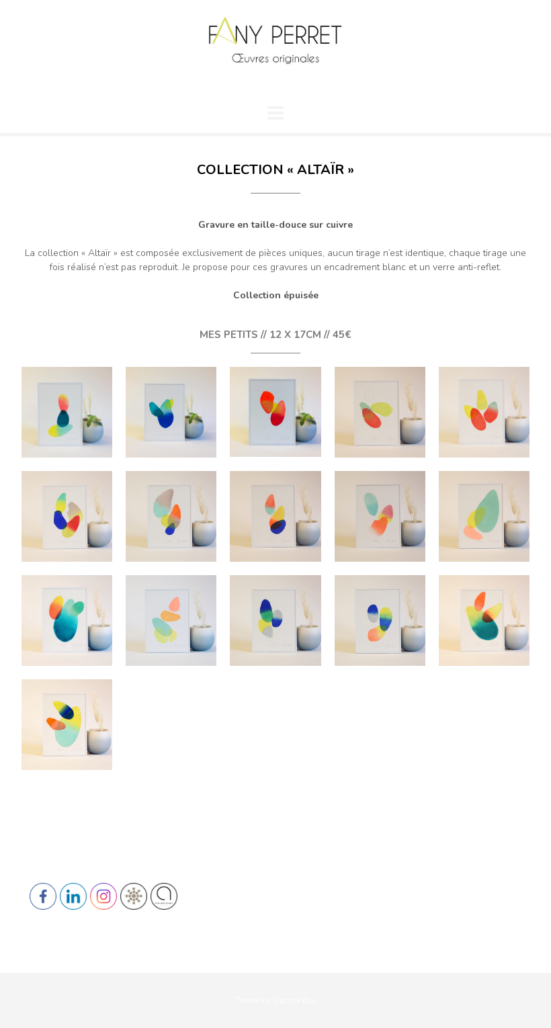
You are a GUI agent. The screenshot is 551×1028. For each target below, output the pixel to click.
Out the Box (294, 1000)
